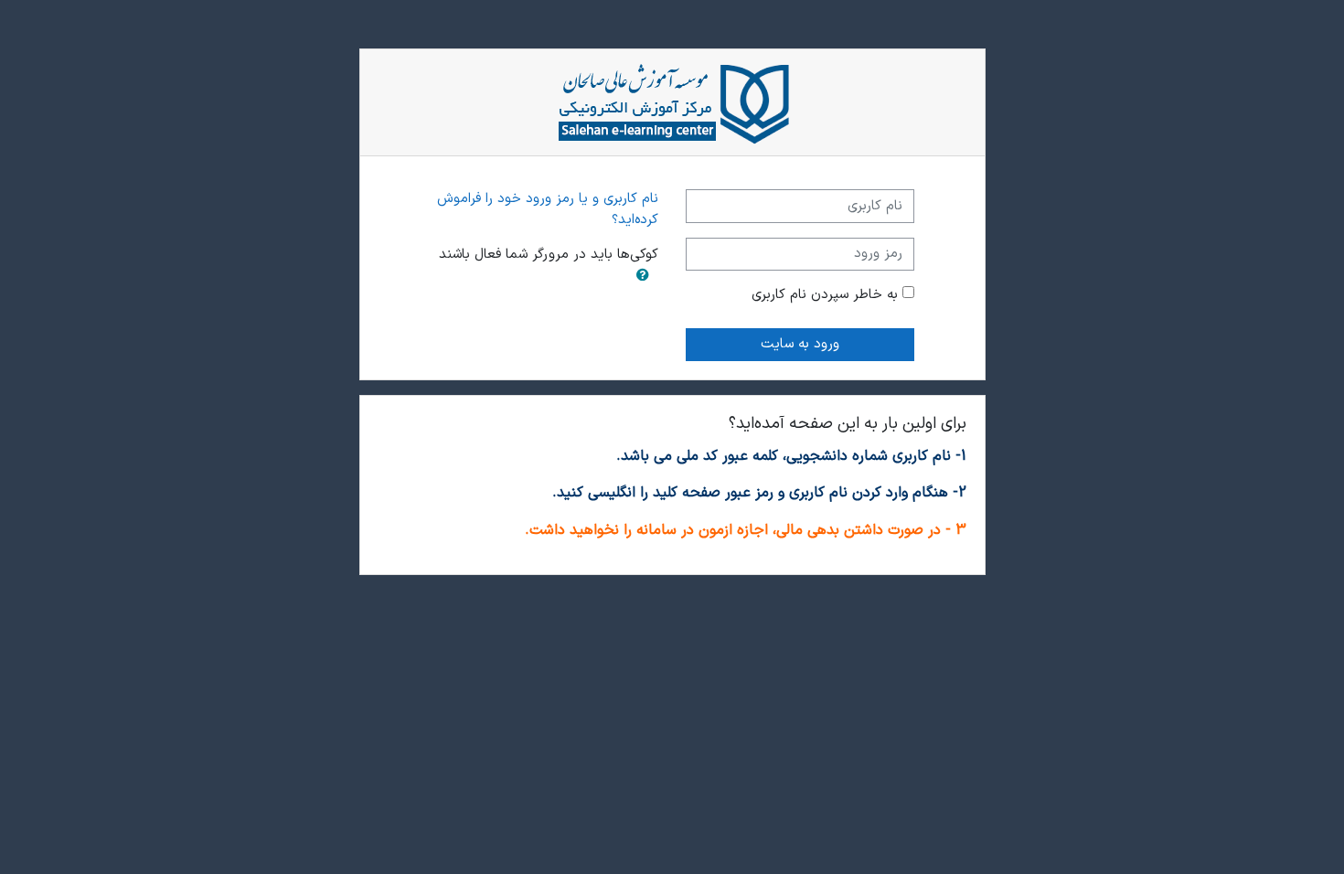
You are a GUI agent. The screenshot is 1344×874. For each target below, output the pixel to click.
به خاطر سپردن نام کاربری (825, 295)
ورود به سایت (800, 344)
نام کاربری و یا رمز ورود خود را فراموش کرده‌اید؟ (547, 209)
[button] (642, 277)
